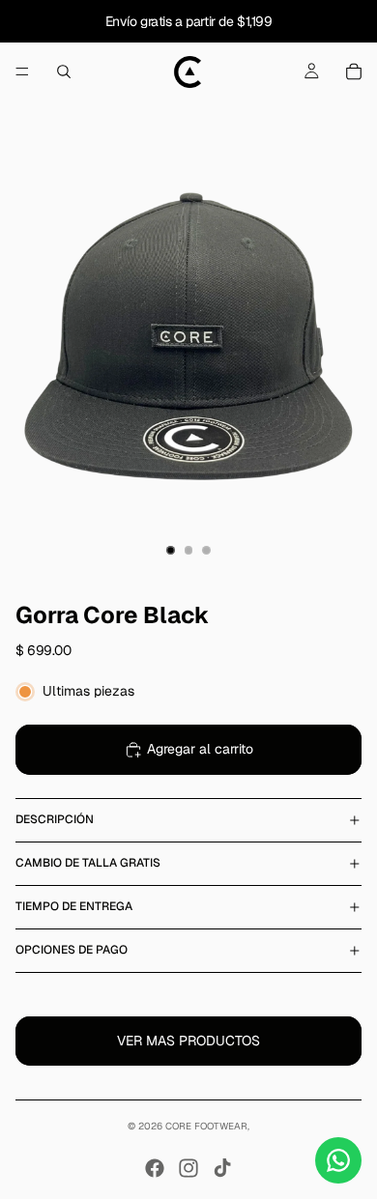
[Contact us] (338, 1160)
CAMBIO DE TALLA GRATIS (87, 863)
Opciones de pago (71, 949)
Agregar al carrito (200, 748)
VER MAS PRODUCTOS (188, 1040)
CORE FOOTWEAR (206, 1126)
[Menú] (22, 71)
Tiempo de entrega (73, 906)
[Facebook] (154, 1168)
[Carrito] (354, 71)
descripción (54, 819)
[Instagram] (188, 1168)
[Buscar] (64, 71)
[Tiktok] (222, 1168)
